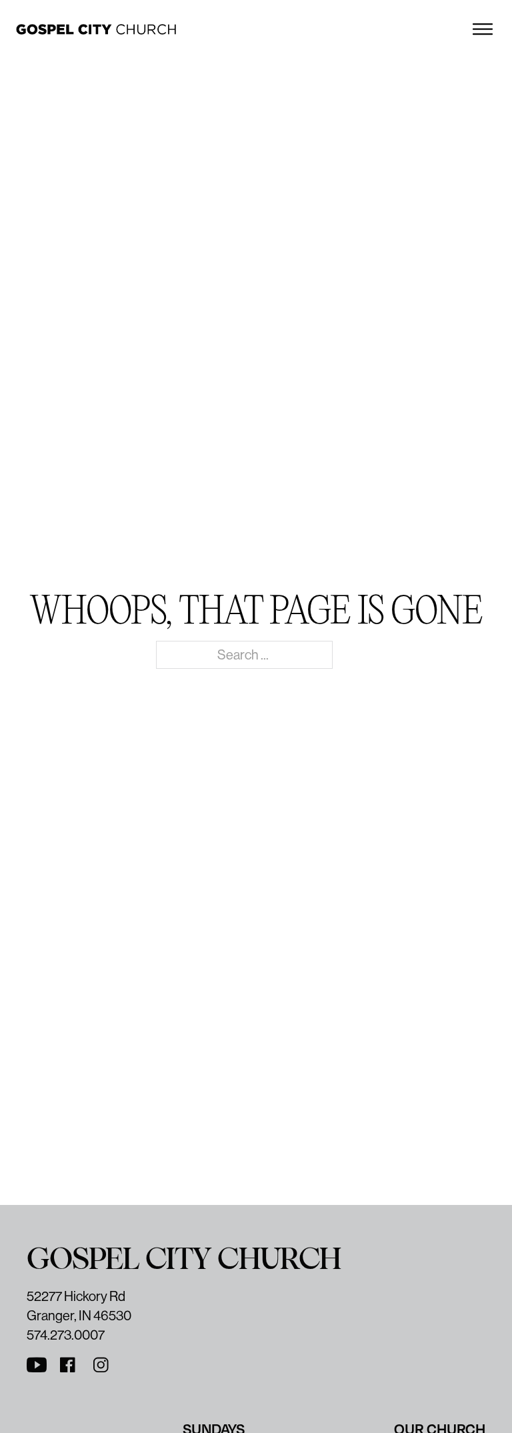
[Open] (483, 29)
